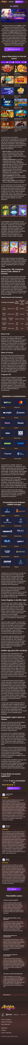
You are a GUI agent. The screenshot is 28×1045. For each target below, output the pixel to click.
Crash (16, 62)
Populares (3, 62)
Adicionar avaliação (14, 788)
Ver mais (14, 889)
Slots (23, 62)
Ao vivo (10, 62)
